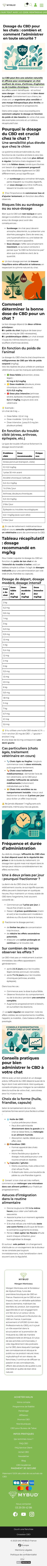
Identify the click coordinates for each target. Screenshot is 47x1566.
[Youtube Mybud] (25, 1514)
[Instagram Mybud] (31, 1514)
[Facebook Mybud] (17, 1514)
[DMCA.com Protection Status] (23, 1563)
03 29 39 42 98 (23, 1507)
